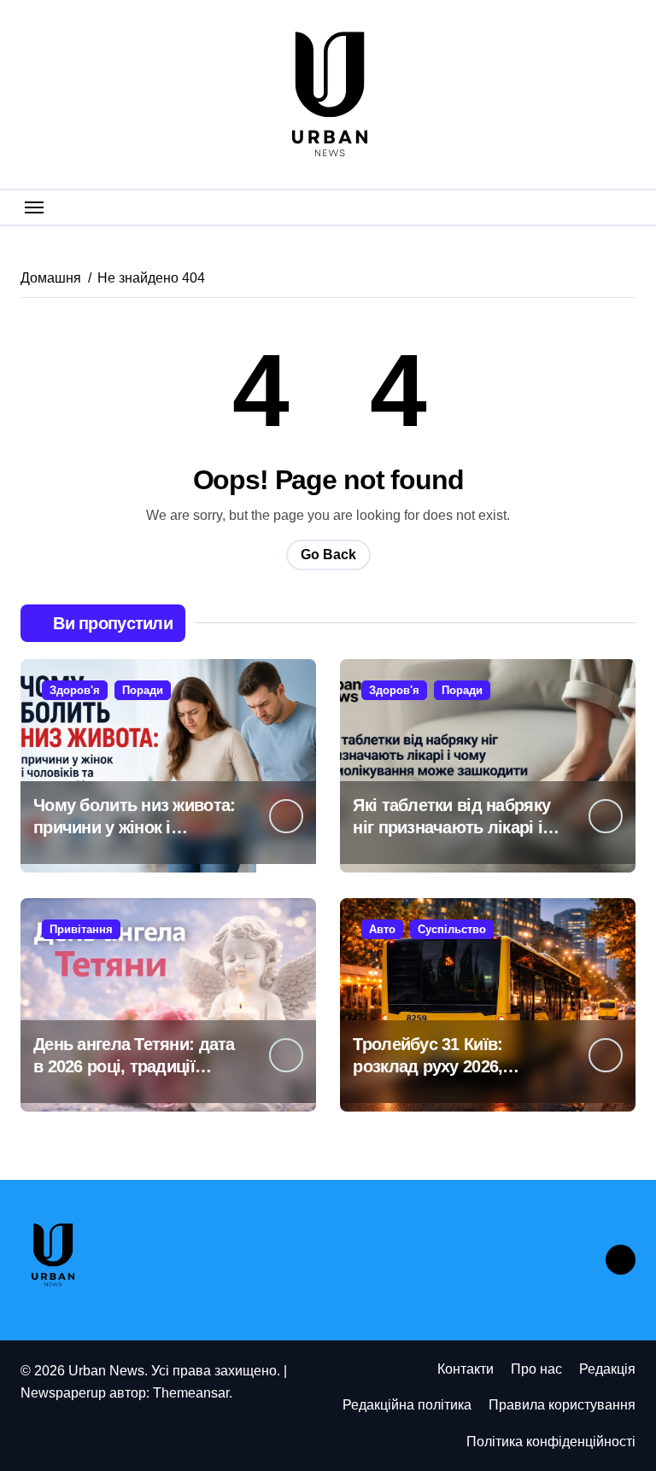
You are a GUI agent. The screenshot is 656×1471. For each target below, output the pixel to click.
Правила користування (562, 1405)
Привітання (81, 929)
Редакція (607, 1369)
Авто (382, 929)
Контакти (465, 1369)
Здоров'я (75, 690)
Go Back (328, 554)
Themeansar (191, 1393)
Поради (142, 690)
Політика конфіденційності (551, 1441)
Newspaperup (63, 1393)
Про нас (536, 1369)
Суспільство (452, 929)
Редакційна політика (407, 1405)
